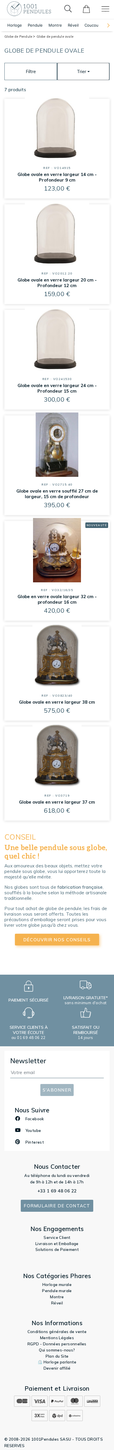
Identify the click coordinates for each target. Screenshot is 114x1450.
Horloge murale (57, 1284)
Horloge (14, 25)
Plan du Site (57, 1356)
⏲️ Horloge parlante (57, 1362)
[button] (105, 25)
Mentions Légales (57, 1337)
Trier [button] (81, 71)
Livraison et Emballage (57, 1243)
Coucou (91, 25)
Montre (55, 25)
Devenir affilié (57, 1368)
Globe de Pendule (18, 36)
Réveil (73, 25)
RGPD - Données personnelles (57, 1344)
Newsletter (28, 1061)
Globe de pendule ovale (55, 36)
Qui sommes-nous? (57, 1350)
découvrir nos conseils (57, 940)
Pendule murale (57, 1290)
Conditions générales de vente (57, 1331)
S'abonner (57, 1090)
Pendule (35, 25)
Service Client (57, 1237)
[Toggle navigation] (105, 9)
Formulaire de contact (57, 1206)
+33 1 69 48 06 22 (57, 1191)
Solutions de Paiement (57, 1249)
